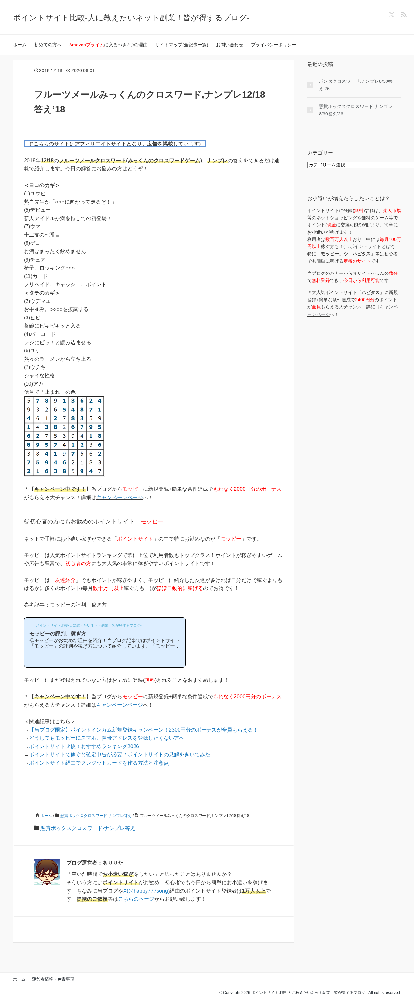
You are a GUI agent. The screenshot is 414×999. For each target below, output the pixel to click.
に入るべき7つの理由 (108, 44)
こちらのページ (136, 899)
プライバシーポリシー (273, 44)
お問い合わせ (229, 44)
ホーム (20, 44)
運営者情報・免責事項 (53, 979)
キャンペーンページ (119, 497)
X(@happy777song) (146, 891)
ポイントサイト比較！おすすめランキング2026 (84, 746)
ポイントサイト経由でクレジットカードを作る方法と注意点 (99, 763)
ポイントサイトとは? (371, 246)
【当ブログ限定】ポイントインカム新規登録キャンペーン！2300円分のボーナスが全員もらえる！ (143, 730)
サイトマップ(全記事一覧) (181, 44)
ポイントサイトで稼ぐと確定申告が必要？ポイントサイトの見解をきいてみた (119, 754)
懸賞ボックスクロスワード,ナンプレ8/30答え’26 (356, 110)
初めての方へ (47, 44)
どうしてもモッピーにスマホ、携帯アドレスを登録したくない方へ (106, 738)
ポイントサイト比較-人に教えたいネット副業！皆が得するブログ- (131, 17)
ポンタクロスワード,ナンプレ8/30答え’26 (356, 85)
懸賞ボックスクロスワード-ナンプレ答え (87, 828)
